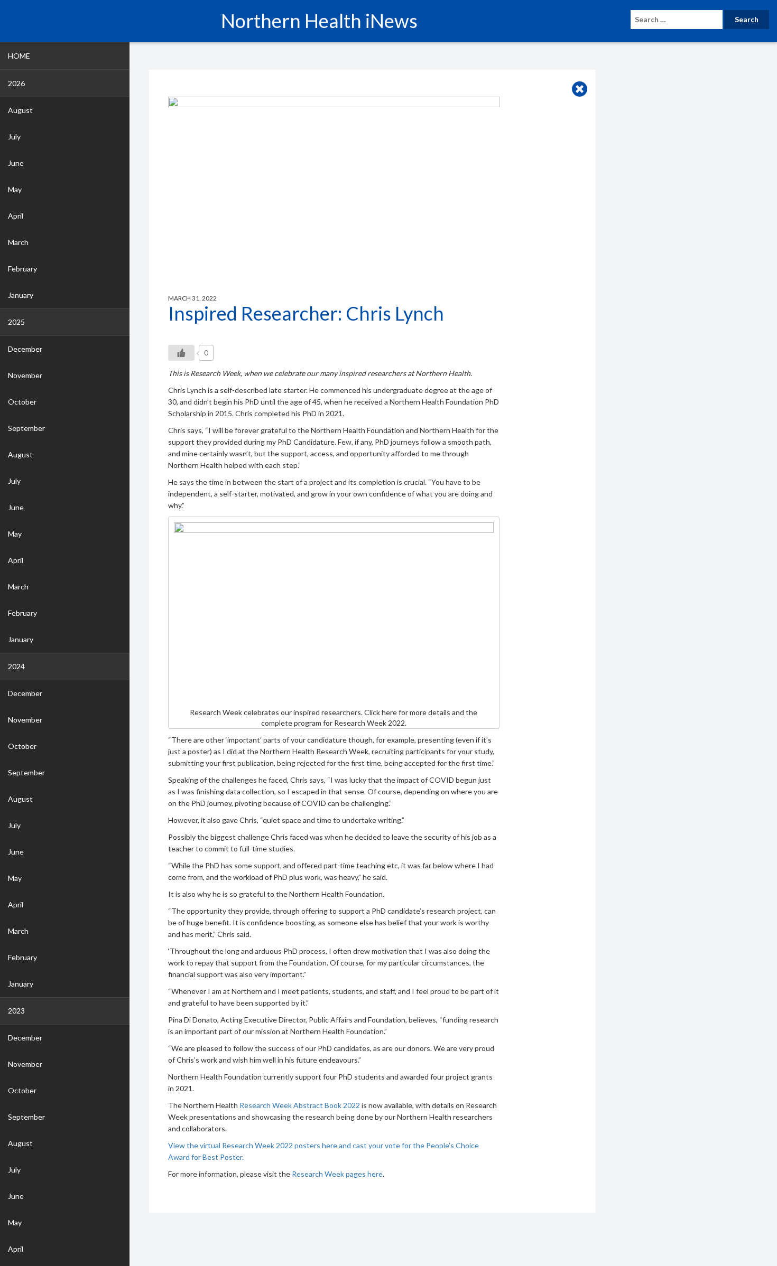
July (14, 136)
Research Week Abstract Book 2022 (299, 1105)
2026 (16, 83)
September (26, 428)
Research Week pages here (337, 1173)
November (25, 375)
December (25, 348)
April (15, 215)
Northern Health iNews (319, 20)
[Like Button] (181, 353)
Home (19, 55)
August (20, 110)
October (22, 401)
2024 (16, 666)
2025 (16, 321)
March (18, 242)
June (16, 162)
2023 (16, 1010)
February (22, 268)
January (20, 294)
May (15, 189)
